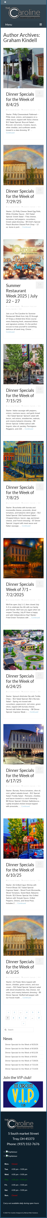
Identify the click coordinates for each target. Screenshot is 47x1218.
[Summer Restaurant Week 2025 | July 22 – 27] (23, 259)
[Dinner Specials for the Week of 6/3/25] (23, 935)
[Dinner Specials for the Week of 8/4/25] (23, 68)
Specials (32, 110)
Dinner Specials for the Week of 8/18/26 (21, 1048)
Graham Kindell (14, 110)
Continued (10, 133)
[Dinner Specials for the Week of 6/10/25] (23, 838)
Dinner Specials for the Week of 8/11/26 (21, 1053)
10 (26, 1018)
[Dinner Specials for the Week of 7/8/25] (23, 461)
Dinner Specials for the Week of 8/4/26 (21, 1057)
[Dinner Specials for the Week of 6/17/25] (23, 744)
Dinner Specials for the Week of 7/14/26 (21, 1069)
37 (39, 1018)
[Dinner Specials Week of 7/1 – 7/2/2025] (23, 558)
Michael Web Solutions (31, 1213)
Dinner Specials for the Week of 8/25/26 (21, 1044)
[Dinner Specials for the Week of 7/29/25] (23, 165)
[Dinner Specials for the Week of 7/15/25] (23, 364)
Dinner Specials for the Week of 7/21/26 (21, 1065)
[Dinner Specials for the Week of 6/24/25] (23, 650)
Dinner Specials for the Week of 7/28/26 (21, 1061)
